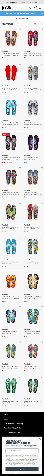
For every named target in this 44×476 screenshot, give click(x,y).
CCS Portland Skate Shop (13, 423)
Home (18, 18)
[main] (22, 214)
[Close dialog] (40, 438)
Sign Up (21, 469)
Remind (25, 18)
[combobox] (9, 451)
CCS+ (6, 419)
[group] (22, 2)
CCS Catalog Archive (12, 432)
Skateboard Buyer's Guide (13, 428)
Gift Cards (7, 415)
